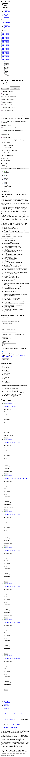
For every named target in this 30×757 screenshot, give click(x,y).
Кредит (6, 12)
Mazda (5, 27)
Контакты (6, 17)
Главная (6, 10)
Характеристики (5, 88)
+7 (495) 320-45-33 (8, 719)
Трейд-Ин (6, 14)
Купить (6, 437)
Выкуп (5, 15)
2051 (5, 30)
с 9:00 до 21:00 (15, 724)
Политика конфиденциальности (9, 727)
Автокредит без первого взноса (8, 168)
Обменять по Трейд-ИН (22, 168)
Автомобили (7, 11)
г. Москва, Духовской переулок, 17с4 (13, 713)
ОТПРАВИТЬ (5, 359)
